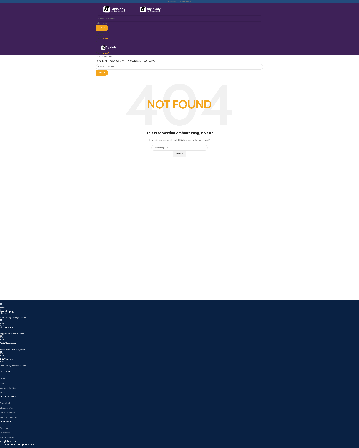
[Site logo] (114, 9)
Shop (2, 392)
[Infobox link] (83, 311)
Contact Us (5, 432)
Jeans (2, 383)
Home (2, 378)
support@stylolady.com (22, 444)
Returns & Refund (7, 412)
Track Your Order (7, 437)
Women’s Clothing (8, 388)
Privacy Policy (6, 403)
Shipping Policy (6, 408)
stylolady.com (9, 441)
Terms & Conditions (8, 417)
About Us (4, 428)
